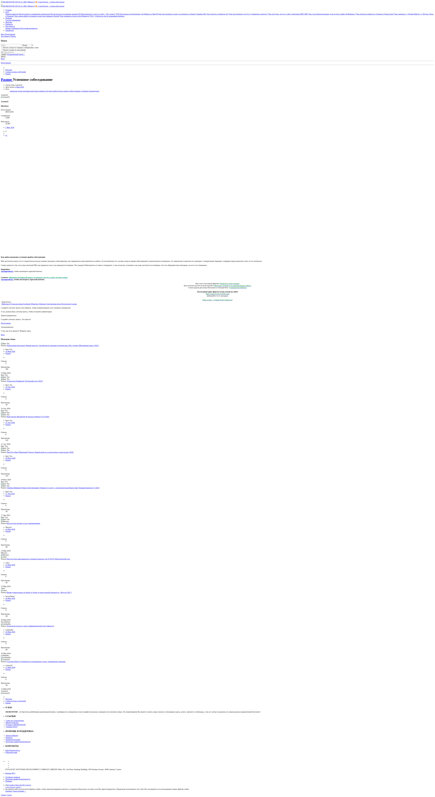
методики (35, 91)
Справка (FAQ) (11, 727)
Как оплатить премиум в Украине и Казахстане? (375, 14)
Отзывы (8, 10)
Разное (8, 353)
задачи (20, 91)
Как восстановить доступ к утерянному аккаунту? (248, 14)
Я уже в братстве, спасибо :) (13, 787)
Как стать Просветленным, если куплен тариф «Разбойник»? (332, 14)
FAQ (7, 12)
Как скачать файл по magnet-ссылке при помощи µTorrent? (37, 16)
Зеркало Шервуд (12, 736)
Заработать (9, 30)
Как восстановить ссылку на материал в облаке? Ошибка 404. (182, 14)
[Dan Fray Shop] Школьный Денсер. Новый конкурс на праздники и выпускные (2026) (40, 452)
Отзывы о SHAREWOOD (16, 725)
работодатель (58, 91)
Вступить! (27, 785)
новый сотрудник (46, 91)
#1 (6, 135)
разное (66, 91)
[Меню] (2, 4)
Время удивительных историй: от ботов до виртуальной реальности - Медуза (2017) (39, 592)
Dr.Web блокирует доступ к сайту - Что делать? (97, 14)
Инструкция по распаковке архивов (64, 14)
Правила (9, 738)
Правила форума (11, 14)
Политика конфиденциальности (18, 742)
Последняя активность (28, 28)
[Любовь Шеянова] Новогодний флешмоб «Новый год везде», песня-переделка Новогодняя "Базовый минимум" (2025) (53, 488)
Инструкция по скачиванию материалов (34, 14)
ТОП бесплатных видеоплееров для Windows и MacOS (137, 14)
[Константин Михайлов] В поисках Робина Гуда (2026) (28, 417)
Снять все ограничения (15, 721)
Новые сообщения (12, 28)
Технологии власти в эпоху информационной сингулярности (30, 626)
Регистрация (6, 63)
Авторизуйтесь (7, 271)
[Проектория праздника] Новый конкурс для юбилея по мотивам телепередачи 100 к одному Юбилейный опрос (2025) (53, 346)
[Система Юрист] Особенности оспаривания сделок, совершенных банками (36, 662)
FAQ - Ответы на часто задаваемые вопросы (107, 16)
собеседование (75, 91)
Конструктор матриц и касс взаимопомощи (23, 523)
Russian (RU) (10, 773)
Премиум (9, 24)
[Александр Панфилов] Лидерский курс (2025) (25, 381)
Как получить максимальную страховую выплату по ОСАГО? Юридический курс (38, 559)
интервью (27, 91)
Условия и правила (12, 777)
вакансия (13, 91)
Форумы (8, 22)
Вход (3, 59)
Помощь (8, 18)
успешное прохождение (90, 91)
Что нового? (10, 26)
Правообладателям (13, 740)
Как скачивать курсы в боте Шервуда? (75, 16)
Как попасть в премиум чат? (218, 14)
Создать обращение (13, 20)
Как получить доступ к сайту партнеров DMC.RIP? (288, 14)
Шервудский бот (12, 723)
